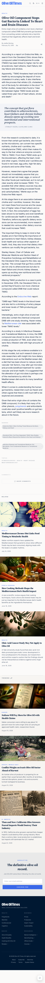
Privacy (13, 962)
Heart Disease (29, 460)
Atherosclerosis (9, 460)
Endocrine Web (24, 296)
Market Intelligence (30, 935)
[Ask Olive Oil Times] (39, 978)
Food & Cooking (8, 585)
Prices (26, 917)
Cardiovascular (6, 923)
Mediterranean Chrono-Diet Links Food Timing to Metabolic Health (21, 535)
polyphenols (20, 406)
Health (4, 13)
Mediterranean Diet (10, 462)
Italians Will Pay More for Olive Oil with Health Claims (21, 717)
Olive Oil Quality (7, 935)
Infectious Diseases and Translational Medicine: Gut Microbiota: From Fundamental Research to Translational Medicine (20, 446)
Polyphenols (5, 917)
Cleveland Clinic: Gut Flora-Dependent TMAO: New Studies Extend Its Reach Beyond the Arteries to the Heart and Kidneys (22, 436)
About (14, 959)
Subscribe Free (22, 887)
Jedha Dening (8, 43)
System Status (29, 962)
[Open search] (30, 3)
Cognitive (5, 926)
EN (39, 3)
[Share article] (41, 44)
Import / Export (28, 923)
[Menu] (42, 3)
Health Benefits (6, 938)
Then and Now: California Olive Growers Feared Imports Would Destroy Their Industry (21, 825)
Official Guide (28, 941)
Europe (4, 712)
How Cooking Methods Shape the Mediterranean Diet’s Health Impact (19, 590)
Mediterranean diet (12, 323)
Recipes (4, 944)
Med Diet (4, 920)
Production (27, 920)
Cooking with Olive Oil (8, 941)
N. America (6, 819)
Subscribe (21, 959)
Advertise (30, 959)
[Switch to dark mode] (33, 3)
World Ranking (28, 938)
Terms (20, 962)
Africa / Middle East (10, 764)
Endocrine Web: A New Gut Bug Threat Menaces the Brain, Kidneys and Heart (20, 427)
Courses (26, 944)
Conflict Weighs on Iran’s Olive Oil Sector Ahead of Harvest (21, 769)
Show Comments (24, 481)
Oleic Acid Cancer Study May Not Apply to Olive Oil (22, 644)
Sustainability (28, 926)
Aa (17, 45)
